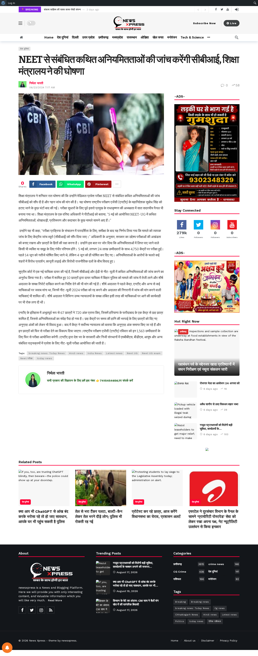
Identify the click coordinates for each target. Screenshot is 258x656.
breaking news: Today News (47, 353)
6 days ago (210, 388)
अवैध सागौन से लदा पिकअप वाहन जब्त (219, 404)
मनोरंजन (223, 579)
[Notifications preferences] (7, 647)
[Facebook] (216, 9)
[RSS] (50, 610)
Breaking (180, 602)
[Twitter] (221, 9)
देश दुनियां (24, 49)
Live (233, 23)
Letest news (114, 353)
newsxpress (69, 640)
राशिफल (188, 579)
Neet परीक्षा (26, 358)
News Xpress (37, 640)
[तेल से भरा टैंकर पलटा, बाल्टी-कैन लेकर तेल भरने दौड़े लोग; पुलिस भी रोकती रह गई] (100, 488)
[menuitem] (3, 3)
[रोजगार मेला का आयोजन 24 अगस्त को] (185, 389)
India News (95, 353)
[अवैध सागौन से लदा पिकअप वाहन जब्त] (185, 410)
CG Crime (188, 571)
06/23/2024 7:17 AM (42, 87)
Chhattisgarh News (186, 615)
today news (44, 358)
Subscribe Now (204, 23)
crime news (223, 564)
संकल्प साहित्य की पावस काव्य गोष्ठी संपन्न (62, 9)
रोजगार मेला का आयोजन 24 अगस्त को (219, 383)
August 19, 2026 (127, 591)
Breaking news (200, 602)
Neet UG (132, 353)
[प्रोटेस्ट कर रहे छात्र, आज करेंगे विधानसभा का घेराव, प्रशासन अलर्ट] (157, 488)
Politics (179, 621)
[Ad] (207, 449)
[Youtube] (227, 9)
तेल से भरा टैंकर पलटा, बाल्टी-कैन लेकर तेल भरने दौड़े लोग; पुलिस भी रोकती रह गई (98, 516)
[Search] (236, 37)
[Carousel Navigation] (201, 10)
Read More (55, 600)
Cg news (220, 608)
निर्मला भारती (36, 83)
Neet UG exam (151, 353)
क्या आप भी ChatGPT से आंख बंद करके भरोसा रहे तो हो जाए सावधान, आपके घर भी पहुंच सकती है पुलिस (43, 516)
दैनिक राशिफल (215, 621)
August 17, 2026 (127, 572)
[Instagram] (41, 610)
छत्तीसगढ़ (183, 331)
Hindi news (76, 353)
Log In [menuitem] (11, 3)
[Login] (236, 9)
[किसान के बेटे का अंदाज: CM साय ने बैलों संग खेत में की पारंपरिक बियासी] (103, 606)
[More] (208, 37)
